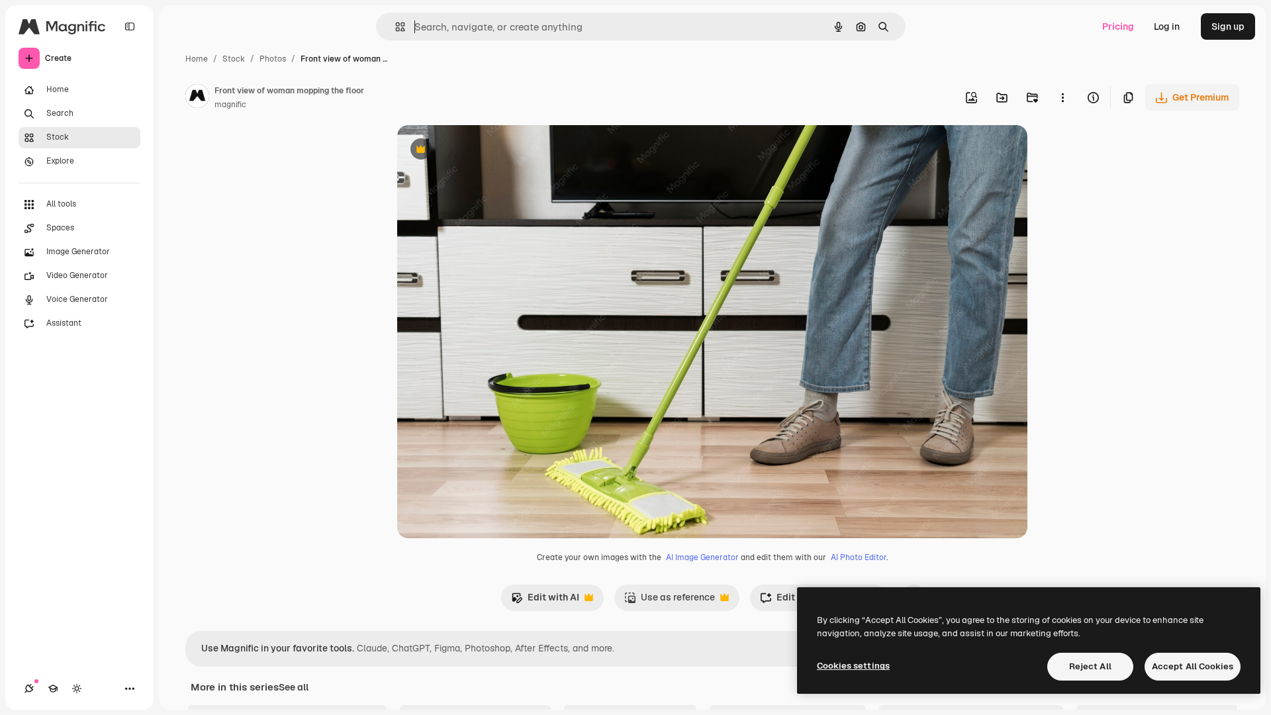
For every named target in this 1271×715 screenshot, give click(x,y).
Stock (233, 59)
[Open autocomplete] (395, 27)
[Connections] (29, 688)
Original (481, 150)
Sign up (1228, 26)
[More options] (1062, 97)
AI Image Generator (702, 557)
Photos (272, 59)
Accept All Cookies (1192, 666)
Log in (1167, 26)
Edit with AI (545, 600)
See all (293, 687)
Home (196, 59)
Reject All (1090, 666)
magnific (230, 104)
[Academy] (53, 688)
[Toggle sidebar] (129, 26)
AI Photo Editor (858, 557)
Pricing (1118, 26)
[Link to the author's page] (197, 98)
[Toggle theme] (76, 688)
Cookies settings (853, 665)
